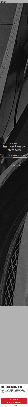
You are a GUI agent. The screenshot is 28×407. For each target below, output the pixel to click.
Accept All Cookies (14, 399)
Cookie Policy (14, 405)
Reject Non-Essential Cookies (14, 402)
